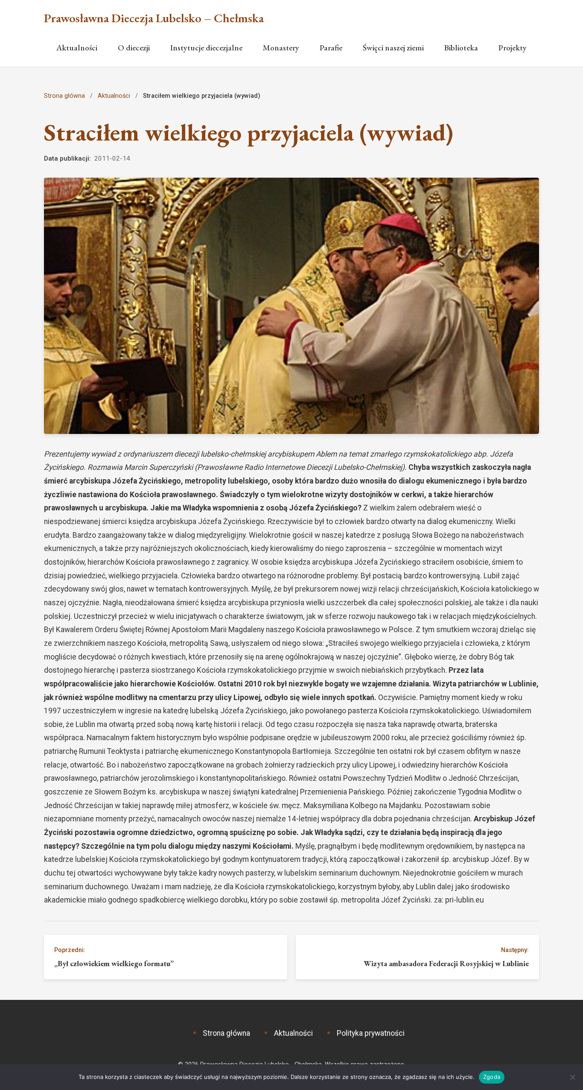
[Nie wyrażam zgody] (572, 1077)
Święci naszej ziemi (393, 47)
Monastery (281, 47)
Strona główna (64, 96)
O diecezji (134, 47)
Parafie (331, 47)
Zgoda (491, 1076)
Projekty (512, 47)
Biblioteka (461, 47)
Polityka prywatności (371, 1033)
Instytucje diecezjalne (206, 47)
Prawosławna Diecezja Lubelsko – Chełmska (154, 18)
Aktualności (76, 47)
